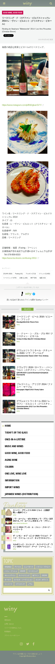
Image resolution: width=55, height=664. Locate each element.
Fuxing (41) (19, 274)
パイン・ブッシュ (11, 571)
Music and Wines (14, 446)
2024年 (22, 571)
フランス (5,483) (44, 274)
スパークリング (24, 575)
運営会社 (7, 620)
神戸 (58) (33, 278)
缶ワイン (36, 575)
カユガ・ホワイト (42, 580)
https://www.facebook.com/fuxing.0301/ (19, 258)
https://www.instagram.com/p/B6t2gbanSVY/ (21, 105)
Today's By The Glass (16, 432)
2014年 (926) (7, 274)
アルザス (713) (31, 274)
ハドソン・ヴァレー (43, 567)
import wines (12, 487)
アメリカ (18, 567)
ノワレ (30, 584)
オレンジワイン (10, 575)
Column (9, 466)
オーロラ (8, 580)
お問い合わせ (9, 624)
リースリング (33, 571)
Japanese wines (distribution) (21, 494)
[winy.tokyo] (27, 3)
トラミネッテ (20, 584)
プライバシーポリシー (12, 635)
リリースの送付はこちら (12, 628)
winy (18, 325)
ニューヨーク (28, 567)
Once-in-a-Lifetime (15, 439)
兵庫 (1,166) (23, 278)
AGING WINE (11, 460)
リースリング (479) (9, 278)
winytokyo (8, 567)
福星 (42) (43, 278)
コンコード (8, 584)
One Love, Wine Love (15, 473)
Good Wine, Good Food (17, 453)
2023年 (44, 575)
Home (8, 425)
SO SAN (16, 532)
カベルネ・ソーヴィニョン (23, 580)
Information (12, 480)
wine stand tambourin (20, 523)
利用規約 (7, 632)
